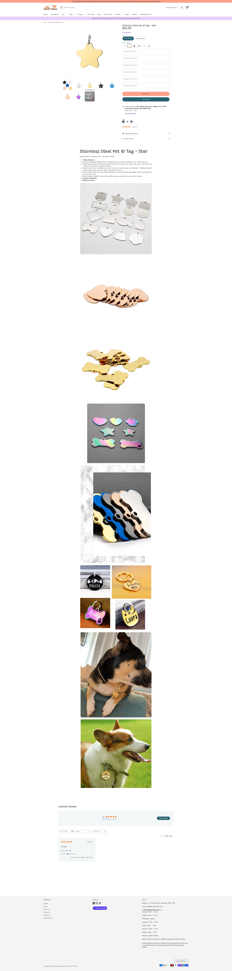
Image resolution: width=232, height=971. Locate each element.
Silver (125, 46)
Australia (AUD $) (170, 7)
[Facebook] (94, 903)
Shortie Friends (127, 32)
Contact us (47, 912)
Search (46, 904)
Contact (134, 14)
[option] (90, 52)
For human (90, 14)
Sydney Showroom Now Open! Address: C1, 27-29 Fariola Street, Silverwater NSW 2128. (116, 18)
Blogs (127, 14)
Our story (47, 909)
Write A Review (163, 818)
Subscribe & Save (145, 14)
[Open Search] (61, 7)
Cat (63, 14)
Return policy (48, 918)
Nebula (149, 46)
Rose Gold (144, 46)
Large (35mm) (140, 38)
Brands (117, 14)
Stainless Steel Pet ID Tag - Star (55, 22)
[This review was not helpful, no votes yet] (90, 857)
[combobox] (83, 831)
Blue (139, 46)
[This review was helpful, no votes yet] (87, 857)
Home (45, 14)
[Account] (182, 7)
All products (55, 14)
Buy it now (146, 99)
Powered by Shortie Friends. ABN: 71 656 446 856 (65, 966)
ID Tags (79, 14)
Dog (70, 14)
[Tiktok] (100, 903)
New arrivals (108, 14)
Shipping (46, 915)
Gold (129, 46)
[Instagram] (97, 903)
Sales (99, 14)
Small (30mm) (128, 38)
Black (134, 46)
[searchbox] (64, 831)
